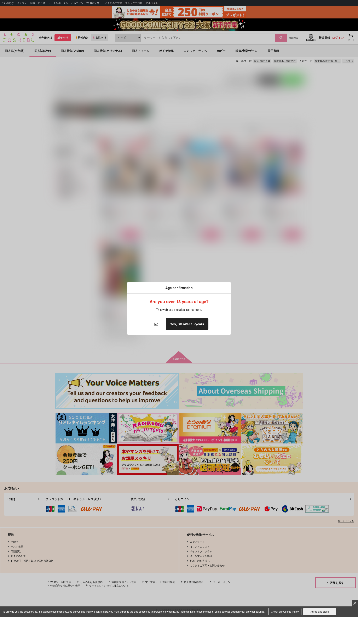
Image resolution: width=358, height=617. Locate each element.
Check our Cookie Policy (285, 611)
